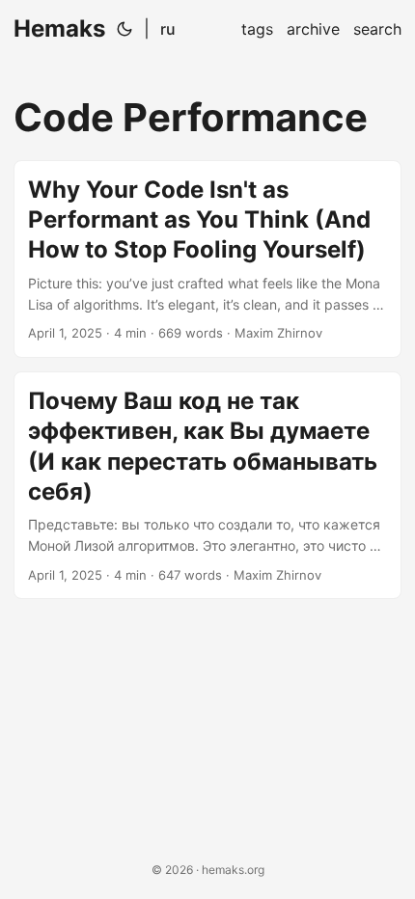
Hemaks (59, 28)
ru (168, 29)
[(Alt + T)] (124, 29)
